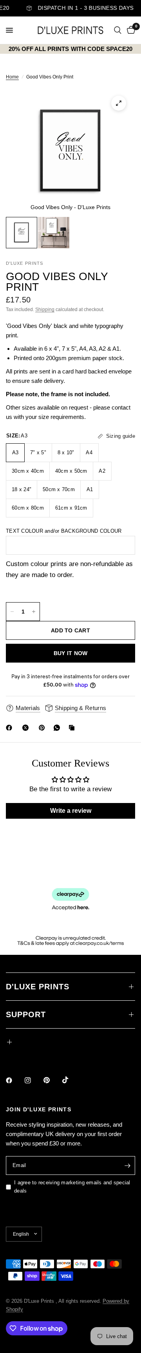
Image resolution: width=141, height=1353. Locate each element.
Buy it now (71, 653)
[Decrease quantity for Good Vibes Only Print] (12, 612)
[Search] (117, 30)
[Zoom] (118, 103)
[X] (27, 727)
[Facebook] (10, 727)
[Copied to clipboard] (73, 727)
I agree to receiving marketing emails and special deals (72, 1187)
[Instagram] (33, 1080)
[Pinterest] (43, 727)
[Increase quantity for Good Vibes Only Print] (34, 612)
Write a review (70, 810)
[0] (129, 30)
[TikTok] (71, 1080)
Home (12, 77)
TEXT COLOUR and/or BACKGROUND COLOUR (63, 531)
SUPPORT (26, 1014)
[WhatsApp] (58, 727)
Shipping (44, 309)
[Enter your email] (127, 1165)
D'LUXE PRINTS (37, 986)
